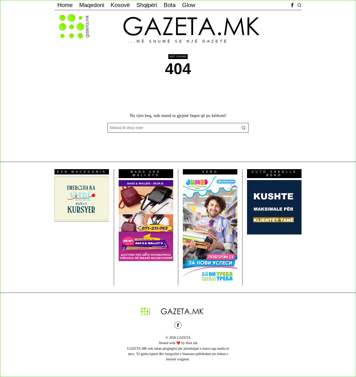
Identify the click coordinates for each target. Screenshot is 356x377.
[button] (243, 128)
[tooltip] (292, 5)
